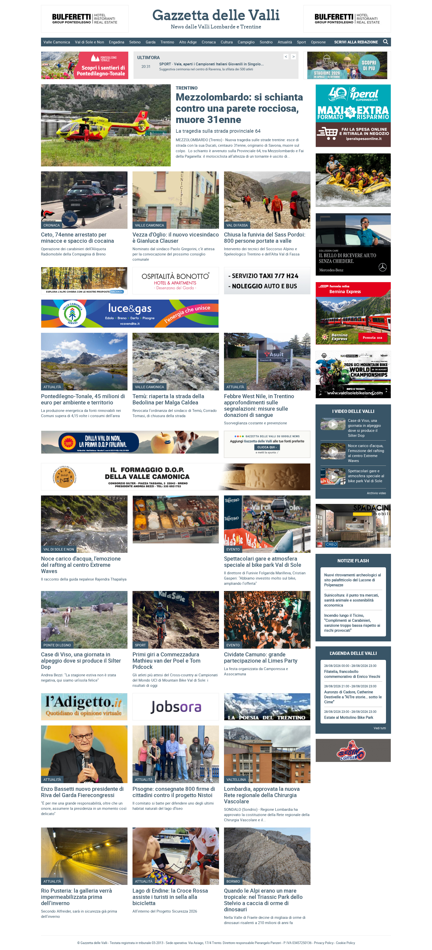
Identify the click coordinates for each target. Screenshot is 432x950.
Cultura (227, 41)
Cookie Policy (345, 943)
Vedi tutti (380, 728)
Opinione (318, 41)
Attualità (285, 41)
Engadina (116, 41)
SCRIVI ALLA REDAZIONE (356, 41)
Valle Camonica (57, 41)
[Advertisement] (353, 782)
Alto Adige (188, 41)
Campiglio (246, 41)
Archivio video (376, 493)
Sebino (135, 41)
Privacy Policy (324, 943)
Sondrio (266, 41)
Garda (151, 41)
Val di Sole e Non (89, 41)
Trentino (167, 41)
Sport (301, 41)
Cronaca (209, 41)
